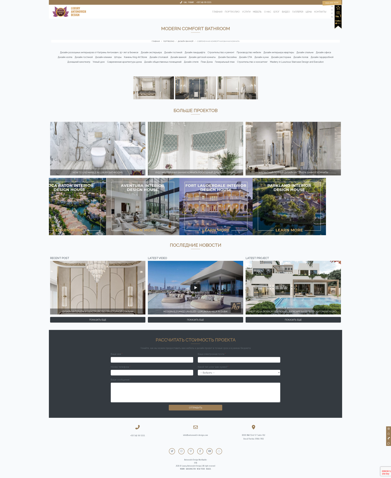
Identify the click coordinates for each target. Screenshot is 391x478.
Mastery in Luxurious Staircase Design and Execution (297, 62)
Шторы (118, 57)
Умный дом (99, 62)
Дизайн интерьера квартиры (278, 52)
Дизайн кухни (261, 57)
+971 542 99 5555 (137, 435)
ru (332, 17)
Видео (286, 11)
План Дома (207, 62)
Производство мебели (249, 52)
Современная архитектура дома (124, 62)
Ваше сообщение (121, 379)
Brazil (208, 469)
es (332, 10)
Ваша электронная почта (212, 354)
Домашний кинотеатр (78, 62)
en (332, 6)
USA (195, 463)
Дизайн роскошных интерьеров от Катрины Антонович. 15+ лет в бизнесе (99, 52)
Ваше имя (116, 354)
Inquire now (331, 3)
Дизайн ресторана (281, 57)
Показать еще (97, 319)
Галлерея (297, 11)
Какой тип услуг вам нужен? (213, 367)
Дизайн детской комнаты (202, 57)
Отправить (195, 407)
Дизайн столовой (159, 57)
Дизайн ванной (178, 57)
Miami (182, 469)
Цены (309, 11)
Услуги (246, 11)
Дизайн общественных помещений (162, 62)
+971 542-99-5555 (203, 2)
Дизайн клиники (103, 57)
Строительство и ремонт (221, 52)
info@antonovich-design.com (195, 435)
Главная (217, 11)
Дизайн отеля (191, 62)
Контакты (320, 11)
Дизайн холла (65, 57)
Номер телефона (120, 367)
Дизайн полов (300, 57)
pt (332, 13)
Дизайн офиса (323, 52)
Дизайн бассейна (227, 57)
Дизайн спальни (304, 52)
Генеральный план (225, 62)
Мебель (257, 11)
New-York (201, 469)
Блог (277, 11)
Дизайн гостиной (173, 52)
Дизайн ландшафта (195, 52)
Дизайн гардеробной (322, 57)
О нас (267, 11)
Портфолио (232, 11)
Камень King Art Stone (135, 57)
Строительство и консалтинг (252, 62)
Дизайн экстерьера (151, 52)
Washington (191, 469)
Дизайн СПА (245, 57)
